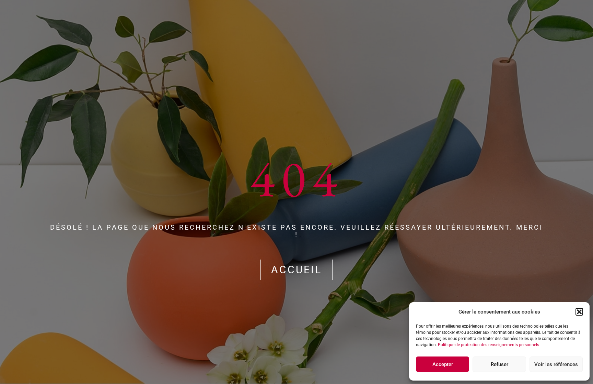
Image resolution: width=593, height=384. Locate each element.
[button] (579, 311)
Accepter (442, 364)
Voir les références (556, 364)
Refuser (499, 364)
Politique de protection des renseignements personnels (488, 344)
